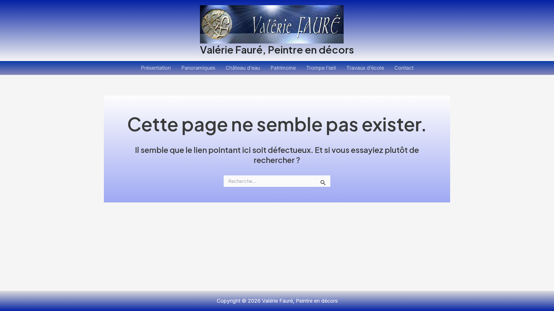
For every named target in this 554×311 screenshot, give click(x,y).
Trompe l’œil (321, 68)
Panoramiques (198, 68)
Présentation (156, 68)
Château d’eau (243, 68)
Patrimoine (283, 68)
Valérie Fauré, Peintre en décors (277, 49)
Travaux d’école (365, 68)
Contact (403, 68)
